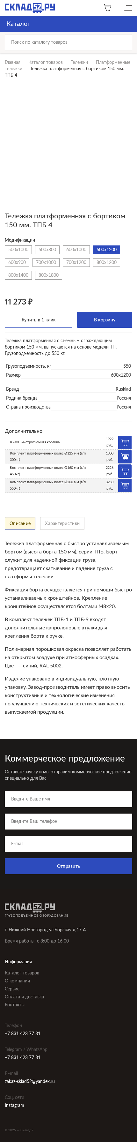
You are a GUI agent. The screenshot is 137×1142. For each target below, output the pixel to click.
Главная (12, 62)
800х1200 (107, 262)
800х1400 (18, 275)
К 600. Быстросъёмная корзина (35, 442)
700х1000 (46, 262)
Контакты (15, 1005)
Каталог (18, 24)
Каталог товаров (45, 62)
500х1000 (18, 249)
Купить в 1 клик (38, 320)
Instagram (14, 1105)
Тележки (79, 62)
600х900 (17, 262)
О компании (17, 981)
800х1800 (49, 275)
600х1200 (107, 249)
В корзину (105, 320)
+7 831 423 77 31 (22, 1034)
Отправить (68, 866)
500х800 (47, 249)
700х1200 (76, 262)
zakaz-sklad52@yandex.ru (30, 1081)
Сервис (12, 989)
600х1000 (76, 249)
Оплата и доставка (24, 997)
